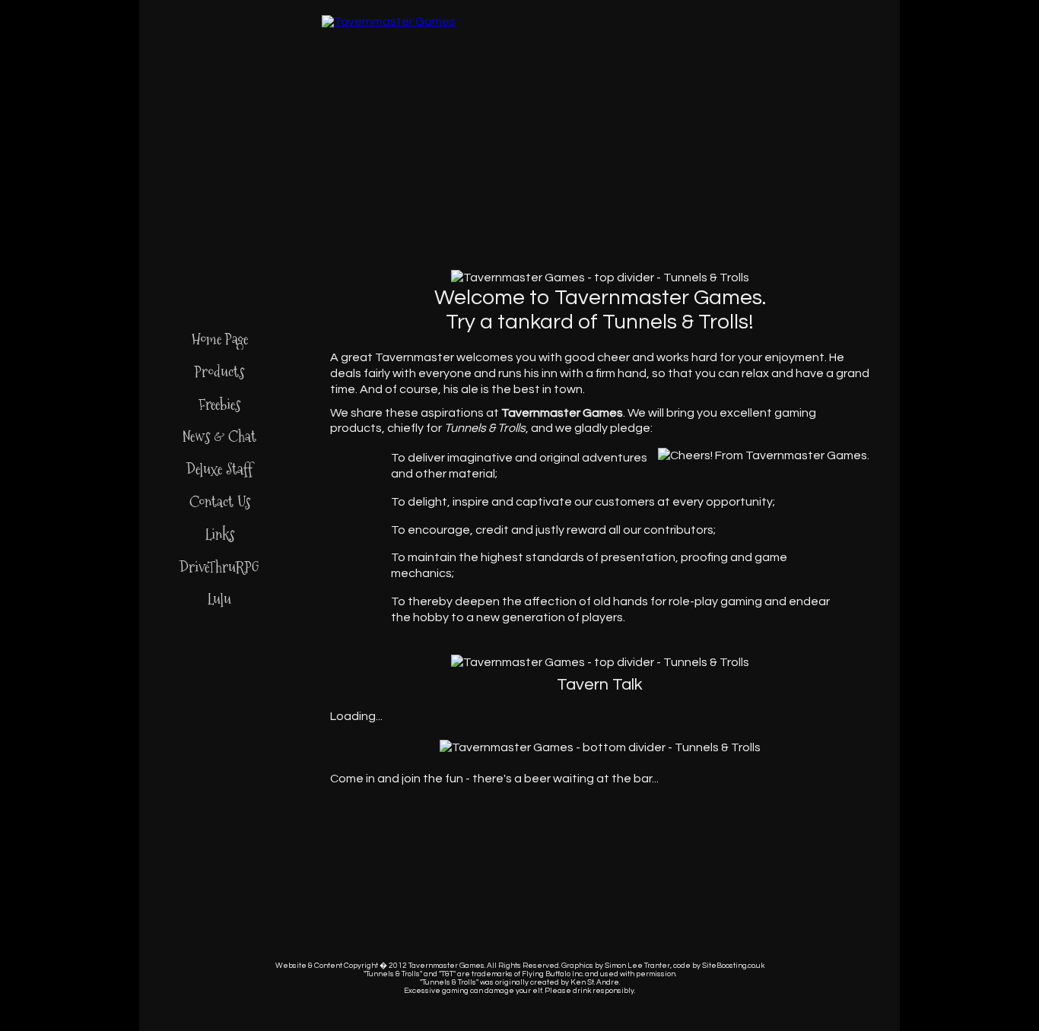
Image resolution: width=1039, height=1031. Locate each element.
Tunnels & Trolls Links (759, 106)
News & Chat (219, 436)
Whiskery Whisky (880, 139)
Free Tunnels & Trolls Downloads (373, 106)
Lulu (219, 599)
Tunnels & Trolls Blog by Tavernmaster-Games (470, 106)
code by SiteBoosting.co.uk (718, 965)
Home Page (220, 339)
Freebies (219, 404)
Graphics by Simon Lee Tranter (615, 965)
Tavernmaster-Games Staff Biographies (566, 106)
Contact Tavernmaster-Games (663, 106)
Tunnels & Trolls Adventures (277, 106)
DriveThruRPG (219, 567)
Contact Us (219, 501)
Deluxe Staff (219, 469)
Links (219, 534)
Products (219, 371)
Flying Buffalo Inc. (552, 974)
